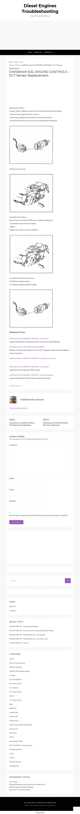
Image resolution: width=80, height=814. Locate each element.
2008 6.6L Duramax (15, 667)
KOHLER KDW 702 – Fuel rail (19, 643)
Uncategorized (14, 766)
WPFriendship (38, 805)
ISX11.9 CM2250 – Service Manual (20, 745)
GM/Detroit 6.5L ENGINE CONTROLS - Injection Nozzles (31, 375)
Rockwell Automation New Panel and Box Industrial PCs (27, 784)
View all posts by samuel (18, 408)
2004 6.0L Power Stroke (17, 663)
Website (12, 501)
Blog (10, 704)
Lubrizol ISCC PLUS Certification (19, 790)
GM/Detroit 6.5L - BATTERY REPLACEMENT (27, 347)
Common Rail (13, 712)
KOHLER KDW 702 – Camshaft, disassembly (23, 626)
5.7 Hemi (12, 675)
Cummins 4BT (13, 716)
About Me (38, 52)
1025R (11, 659)
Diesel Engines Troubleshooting (46, 802)
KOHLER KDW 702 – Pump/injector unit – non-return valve (28, 639)
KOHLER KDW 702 (15, 749)
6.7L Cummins (13, 688)
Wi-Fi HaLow (13, 782)
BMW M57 (12, 708)
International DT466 (16, 741)
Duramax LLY (13, 729)
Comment (13, 445)
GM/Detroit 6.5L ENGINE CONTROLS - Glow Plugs (29, 367)
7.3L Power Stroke (15, 700)
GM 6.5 (18, 65)
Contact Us (48, 52)
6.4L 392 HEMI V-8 (15, 679)
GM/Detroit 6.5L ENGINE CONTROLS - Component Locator (32, 358)
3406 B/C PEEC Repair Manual (19, 671)
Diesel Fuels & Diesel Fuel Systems (20, 725)
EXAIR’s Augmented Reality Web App (21, 787)
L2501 (11, 753)
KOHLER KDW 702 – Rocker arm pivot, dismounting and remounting (31, 630)
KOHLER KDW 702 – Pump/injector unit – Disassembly (27, 635)
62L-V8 (11, 696)
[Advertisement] (40, 35)
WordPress (52, 805)
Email (11, 490)
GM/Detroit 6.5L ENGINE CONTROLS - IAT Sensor (29, 338)
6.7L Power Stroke (15, 692)
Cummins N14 (13, 720)
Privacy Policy (40, 812)
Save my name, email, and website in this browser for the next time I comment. (38, 515)
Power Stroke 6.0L (15, 762)
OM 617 (12, 758)
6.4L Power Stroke (15, 683)
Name (12, 478)
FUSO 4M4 (12, 733)
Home (30, 52)
